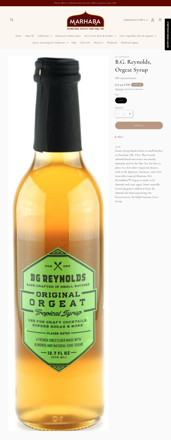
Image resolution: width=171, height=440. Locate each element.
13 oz (123, 101)
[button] (11, 19)
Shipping (119, 89)
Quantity (119, 107)
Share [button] (120, 136)
